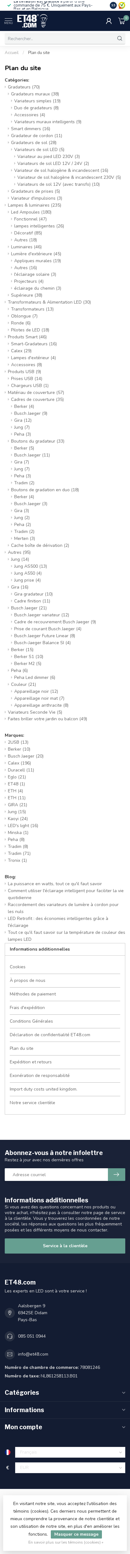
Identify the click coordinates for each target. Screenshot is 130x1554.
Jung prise (27, 580)
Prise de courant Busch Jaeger (47, 629)
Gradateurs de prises (35, 191)
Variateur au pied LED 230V (48, 157)
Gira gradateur (33, 594)
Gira (23, 420)
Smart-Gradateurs (34, 344)
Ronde (21, 323)
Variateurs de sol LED (39, 150)
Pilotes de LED (30, 330)
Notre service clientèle (32, 1103)
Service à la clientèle (65, 1246)
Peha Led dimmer (34, 677)
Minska (18, 833)
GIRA (17, 805)
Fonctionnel (30, 219)
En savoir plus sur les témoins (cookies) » (65, 1542)
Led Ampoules (31, 212)
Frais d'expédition (27, 1008)
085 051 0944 (32, 1336)
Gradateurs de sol (33, 143)
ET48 (16, 784)
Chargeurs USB (30, 386)
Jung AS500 (30, 566)
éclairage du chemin (37, 288)
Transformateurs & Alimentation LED (49, 302)
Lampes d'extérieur (33, 358)
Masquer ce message (76, 1534)
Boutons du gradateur (37, 441)
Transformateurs (32, 309)
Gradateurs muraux (35, 94)
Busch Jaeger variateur (41, 615)
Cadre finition (32, 601)
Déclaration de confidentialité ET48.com (50, 1035)
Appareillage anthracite (41, 705)
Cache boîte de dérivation (40, 545)
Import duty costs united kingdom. (43, 1089)
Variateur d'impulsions (36, 198)
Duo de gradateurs (36, 108)
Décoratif (28, 233)
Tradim (24, 483)
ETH (15, 791)
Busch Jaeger (30, 413)
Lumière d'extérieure (36, 254)
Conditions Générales (31, 1021)
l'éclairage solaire (35, 274)
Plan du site (39, 53)
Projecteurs (29, 281)
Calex (21, 351)
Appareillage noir (36, 691)
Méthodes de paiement (33, 994)
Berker (24, 406)
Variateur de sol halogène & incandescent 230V (69, 177)
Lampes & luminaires (34, 205)
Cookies (18, 967)
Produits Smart (27, 337)
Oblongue (24, 316)
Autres (25, 240)
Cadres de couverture (37, 399)
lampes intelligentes (39, 226)
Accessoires (29, 115)
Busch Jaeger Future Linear (44, 636)
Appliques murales (37, 261)
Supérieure (26, 295)
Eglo (17, 777)
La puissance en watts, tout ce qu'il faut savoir (55, 884)
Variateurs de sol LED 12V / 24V (53, 163)
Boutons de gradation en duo (45, 490)
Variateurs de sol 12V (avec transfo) (58, 184)
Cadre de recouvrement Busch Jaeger (55, 622)
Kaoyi (18, 819)
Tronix (17, 860)
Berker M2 (27, 664)
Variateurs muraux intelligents (47, 122)
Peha (22, 434)
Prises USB (26, 379)
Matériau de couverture (36, 393)
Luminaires (26, 247)
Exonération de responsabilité (40, 1076)
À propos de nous (27, 980)
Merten (24, 538)
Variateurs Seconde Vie (35, 712)
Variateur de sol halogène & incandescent (61, 170)
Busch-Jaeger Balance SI (42, 643)
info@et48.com (33, 1354)
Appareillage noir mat (39, 698)
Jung (22, 427)
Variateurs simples (37, 101)
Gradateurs (24, 87)
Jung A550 (28, 573)
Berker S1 (28, 657)
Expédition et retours (31, 1062)
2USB (18, 742)
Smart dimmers (30, 129)
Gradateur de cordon (36, 136)
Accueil (12, 53)
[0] (121, 21)
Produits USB (24, 372)
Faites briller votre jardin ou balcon (47, 719)
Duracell (21, 770)
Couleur (23, 684)
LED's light (23, 826)
